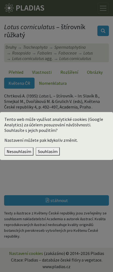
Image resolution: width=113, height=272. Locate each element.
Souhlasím (48, 151)
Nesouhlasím (19, 151)
